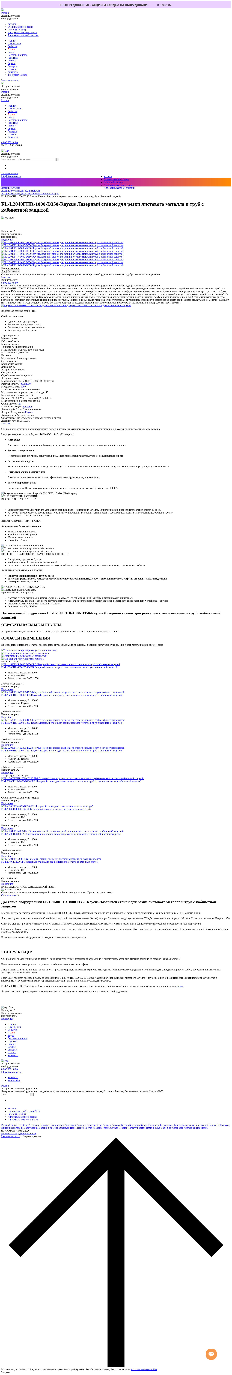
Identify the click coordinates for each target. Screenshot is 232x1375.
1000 (23, 386)
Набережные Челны (205, 1125)
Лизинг (12, 60)
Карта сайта (14, 1080)
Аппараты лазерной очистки (23, 35)
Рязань (106, 1127)
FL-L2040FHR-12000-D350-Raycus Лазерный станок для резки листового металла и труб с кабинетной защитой (61, 695)
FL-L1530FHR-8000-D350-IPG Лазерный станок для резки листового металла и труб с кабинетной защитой (59, 667)
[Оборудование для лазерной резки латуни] (25, 653)
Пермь (80, 1127)
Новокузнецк (29, 1127)
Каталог (12, 24)
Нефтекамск (223, 1125)
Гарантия (13, 57)
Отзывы (12, 69)
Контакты (13, 72)
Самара (114, 1127)
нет (19, 403)
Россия (5, 13)
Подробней (7, 239)
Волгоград (70, 1125)
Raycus (29, 412)
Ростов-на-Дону (93, 1127)
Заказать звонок (9, 80)
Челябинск (190, 1127)
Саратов (123, 1127)
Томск (142, 1127)
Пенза (73, 1127)
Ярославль (202, 1127)
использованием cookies (144, 1369)
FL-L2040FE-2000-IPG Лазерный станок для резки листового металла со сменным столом (49, 861)
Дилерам (12, 66)
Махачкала (188, 1125)
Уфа (169, 1127)
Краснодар (153, 1125)
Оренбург (64, 1127)
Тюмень (150, 1127)
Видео (11, 52)
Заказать (5, 277)
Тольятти (133, 1127)
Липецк (177, 1125)
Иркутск (116, 1125)
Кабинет (27, 406)
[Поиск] (57, 159)
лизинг (180, 986)
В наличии (164, 5)
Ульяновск (160, 1127)
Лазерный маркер (17, 29)
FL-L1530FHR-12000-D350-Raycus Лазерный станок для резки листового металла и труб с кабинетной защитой (61, 722)
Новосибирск (44, 1127)
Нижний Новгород (11, 1127)
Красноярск (166, 1125)
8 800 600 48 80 (9, 142)
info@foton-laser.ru (17, 74)
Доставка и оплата (17, 55)
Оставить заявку (10, 895)
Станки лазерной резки (20, 26)
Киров (143, 1125)
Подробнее (7, 689)
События (12, 46)
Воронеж (81, 1125)
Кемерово (134, 1125)
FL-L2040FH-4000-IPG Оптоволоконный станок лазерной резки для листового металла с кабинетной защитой (60, 834)
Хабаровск (177, 1127)
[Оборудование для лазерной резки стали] (24, 655)
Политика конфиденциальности (18, 1133)
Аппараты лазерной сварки (22, 32)
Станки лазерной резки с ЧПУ (24, 1111)
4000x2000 (25, 383)
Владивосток (57, 1125)
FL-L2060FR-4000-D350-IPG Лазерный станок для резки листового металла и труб (46, 809)
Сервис (11, 63)
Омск (55, 1127)
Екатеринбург (94, 1125)
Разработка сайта (10, 1136)
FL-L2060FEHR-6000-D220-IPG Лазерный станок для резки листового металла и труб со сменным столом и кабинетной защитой (71, 781)
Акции (11, 49)
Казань (125, 1125)
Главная (12, 40)
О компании (14, 43)
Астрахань (34, 1125)
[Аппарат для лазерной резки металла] (22, 658)
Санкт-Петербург (18, 1125)
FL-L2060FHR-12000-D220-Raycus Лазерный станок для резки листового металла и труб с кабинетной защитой (61, 750)
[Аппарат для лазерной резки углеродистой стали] (28, 650)
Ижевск (106, 1125)
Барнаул (45, 1125)
